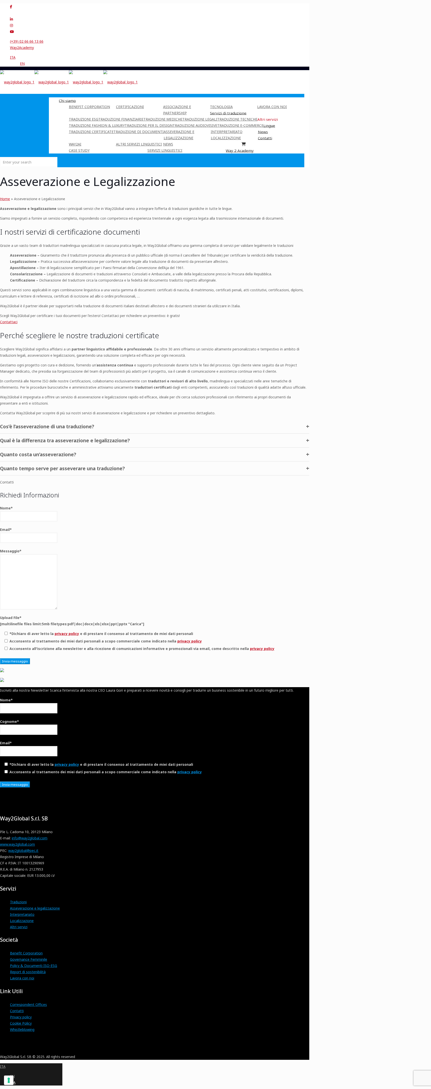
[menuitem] (12, 57)
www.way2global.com (17, 844)
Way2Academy (22, 47)
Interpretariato (22, 914)
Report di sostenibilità (28, 971)
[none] (157, 60)
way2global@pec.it (23, 850)
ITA (2, 1066)
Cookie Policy (21, 1023)
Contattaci (8, 321)
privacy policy (67, 633)
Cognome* (9, 721)
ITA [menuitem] (12, 57)
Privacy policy (21, 1017)
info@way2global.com (29, 838)
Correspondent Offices (28, 1004)
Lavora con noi (22, 978)
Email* (6, 529)
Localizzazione (22, 920)
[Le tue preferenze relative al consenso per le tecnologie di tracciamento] (8, 1080)
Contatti (17, 1010)
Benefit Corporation (26, 953)
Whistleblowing (22, 1029)
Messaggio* (10, 551)
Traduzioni (18, 902)
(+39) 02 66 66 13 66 (26, 41)
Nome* (6, 508)
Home (5, 198)
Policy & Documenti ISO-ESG (33, 965)
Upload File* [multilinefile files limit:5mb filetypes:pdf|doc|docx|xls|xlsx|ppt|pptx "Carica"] (72, 620)
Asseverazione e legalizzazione (35, 908)
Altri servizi (18, 927)
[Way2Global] (69, 82)
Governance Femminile (28, 959)
